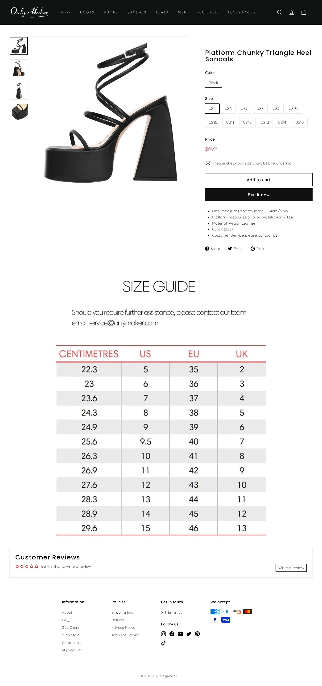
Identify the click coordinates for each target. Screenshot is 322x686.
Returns (118, 620)
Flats (162, 12)
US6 (228, 108)
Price (210, 139)
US (275, 235)
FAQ (66, 620)
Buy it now (259, 194)
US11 (230, 122)
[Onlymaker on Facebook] (171, 634)
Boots (87, 12)
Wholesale (70, 635)
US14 (282, 122)
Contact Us (71, 642)
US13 (265, 122)
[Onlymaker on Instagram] (163, 634)
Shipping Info (122, 612)
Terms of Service (125, 635)
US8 (260, 108)
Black (213, 82)
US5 (212, 108)
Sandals (137, 12)
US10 (213, 122)
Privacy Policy (123, 627)
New (66, 12)
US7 (244, 108)
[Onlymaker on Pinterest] (197, 634)
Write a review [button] (291, 567)
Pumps (111, 12)
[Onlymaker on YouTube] (180, 634)
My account (72, 650)
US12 (247, 122)
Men (182, 12)
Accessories (241, 12)
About (67, 612)
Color (210, 72)
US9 (276, 108)
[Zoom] (110, 115)
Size (209, 98)
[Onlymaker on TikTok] (163, 643)
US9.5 (294, 108)
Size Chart (70, 627)
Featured (207, 12)
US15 (299, 122)
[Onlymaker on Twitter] (188, 634)
